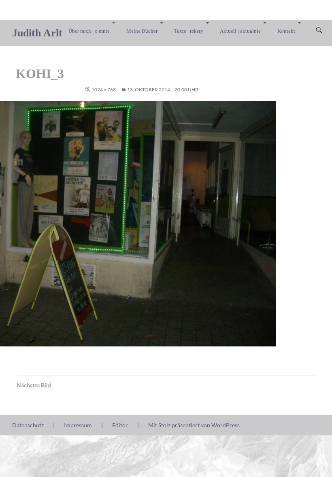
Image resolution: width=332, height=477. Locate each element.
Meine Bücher (141, 31)
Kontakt (286, 31)
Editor (120, 425)
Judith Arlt (37, 33)
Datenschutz (28, 425)
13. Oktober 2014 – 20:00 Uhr (162, 90)
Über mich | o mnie (89, 31)
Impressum (78, 425)
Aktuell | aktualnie (240, 31)
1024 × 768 (104, 90)
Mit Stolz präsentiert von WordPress (194, 425)
